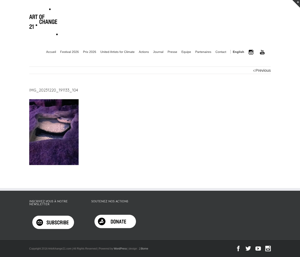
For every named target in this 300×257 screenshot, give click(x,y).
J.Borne (143, 248)
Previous (263, 70)
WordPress (120, 248)
